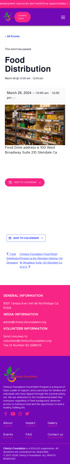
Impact (30, 423)
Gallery (52, 423)
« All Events (12, 36)
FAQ (29, 434)
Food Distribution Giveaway (13, 258)
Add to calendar (25, 182)
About (7, 423)
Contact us (55, 434)
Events (8, 434)
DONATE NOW (22, 17)
